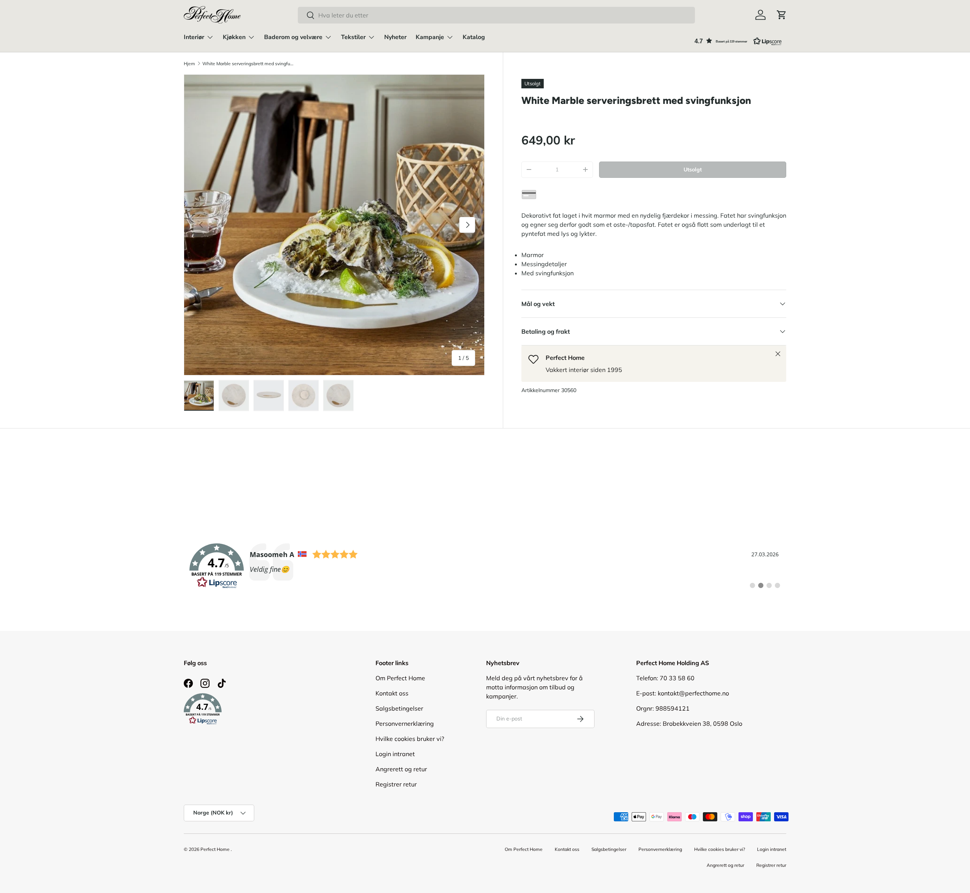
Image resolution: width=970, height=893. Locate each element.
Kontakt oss (391, 693)
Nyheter (395, 37)
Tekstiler (353, 37)
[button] (781, 14)
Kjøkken (234, 37)
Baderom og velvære (293, 37)
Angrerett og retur (401, 769)
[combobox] (496, 15)
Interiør (194, 37)
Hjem (189, 63)
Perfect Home (215, 849)
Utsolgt (693, 169)
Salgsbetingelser (399, 708)
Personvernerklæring (404, 723)
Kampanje (430, 37)
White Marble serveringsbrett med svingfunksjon (247, 63)
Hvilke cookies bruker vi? (409, 738)
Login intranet (395, 754)
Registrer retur (396, 784)
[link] (485, 566)
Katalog (474, 37)
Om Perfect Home (400, 678)
